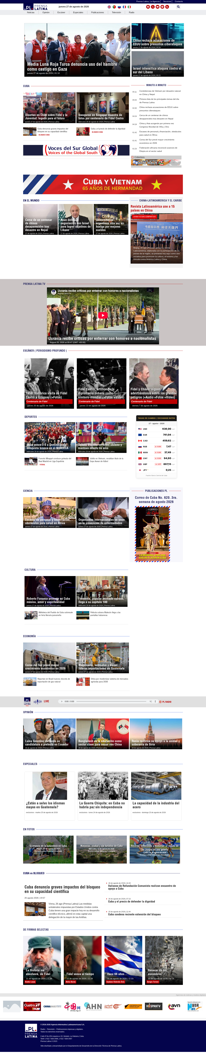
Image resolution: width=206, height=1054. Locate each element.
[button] (178, 6)
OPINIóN (28, 712)
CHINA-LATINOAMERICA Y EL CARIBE (160, 200)
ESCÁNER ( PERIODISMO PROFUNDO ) (45, 350)
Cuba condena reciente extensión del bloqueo (134, 914)
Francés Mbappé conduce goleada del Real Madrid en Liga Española (55, 460)
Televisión (116, 12)
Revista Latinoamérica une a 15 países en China (153, 208)
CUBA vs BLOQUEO (33, 873)
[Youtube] (157, 7)
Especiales (78, 12)
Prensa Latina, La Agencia (148, 1)
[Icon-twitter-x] (153, 7)
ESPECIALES (30, 764)
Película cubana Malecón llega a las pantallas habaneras (105, 613)
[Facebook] (148, 7)
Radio (131, 12)
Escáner (61, 12)
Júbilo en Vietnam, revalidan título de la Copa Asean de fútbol (106, 460)
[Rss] (167, 7)
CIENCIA (28, 491)
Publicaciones (97, 12)
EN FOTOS (29, 829)
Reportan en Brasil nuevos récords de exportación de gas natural (54, 680)
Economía (29, 636)
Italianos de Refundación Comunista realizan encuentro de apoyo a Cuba (142, 887)
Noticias (30, 12)
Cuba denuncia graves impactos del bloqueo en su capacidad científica (53, 130)
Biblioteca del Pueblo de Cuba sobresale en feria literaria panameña (56, 613)
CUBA (26, 86)
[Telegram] (162, 7)
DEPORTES (31, 416)
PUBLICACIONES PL (156, 491)
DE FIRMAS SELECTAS (36, 929)
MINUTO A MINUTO (156, 85)
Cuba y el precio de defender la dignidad (108, 128)
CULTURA (30, 569)
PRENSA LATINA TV (34, 284)
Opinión (45, 12)
